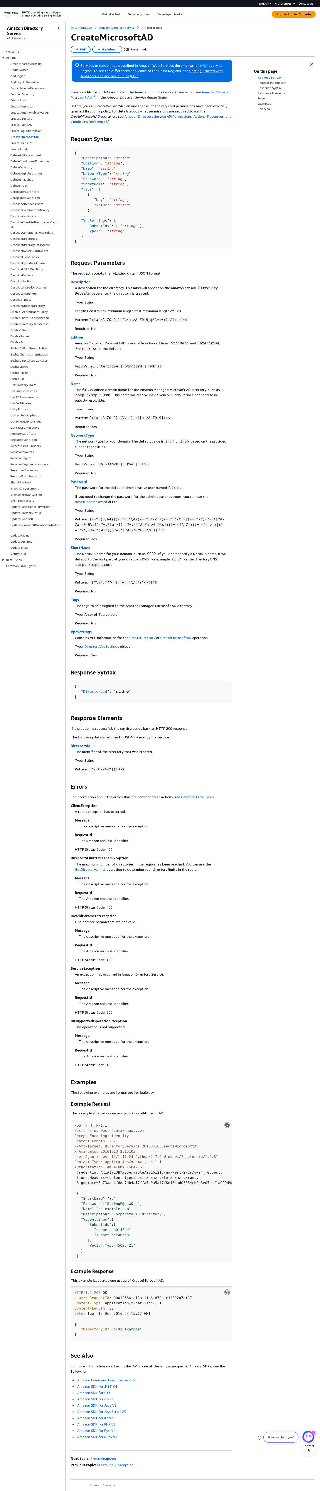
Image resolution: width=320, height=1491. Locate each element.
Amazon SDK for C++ (93, 1392)
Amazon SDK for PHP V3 (96, 1424)
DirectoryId (95, 691)
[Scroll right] (185, 14)
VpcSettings (95, 221)
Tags (87, 189)
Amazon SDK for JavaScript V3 (101, 1411)
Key (99, 200)
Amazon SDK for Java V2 (96, 1405)
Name (87, 168)
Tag (101, 614)
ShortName (93, 184)
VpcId (95, 231)
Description (95, 158)
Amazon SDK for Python (96, 1430)
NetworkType (95, 174)
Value (101, 205)
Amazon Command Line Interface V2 (106, 1380)
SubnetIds (99, 226)
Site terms (109, 1485)
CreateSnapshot (103, 1458)
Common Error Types (197, 797)
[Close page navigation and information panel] (312, 64)
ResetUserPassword (91, 502)
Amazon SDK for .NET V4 (97, 1386)
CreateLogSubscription (115, 1465)
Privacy (94, 1485)
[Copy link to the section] (67, 139)
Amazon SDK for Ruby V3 (97, 1437)
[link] (151, 27)
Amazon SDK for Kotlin (95, 1418)
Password (92, 179)
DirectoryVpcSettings (101, 646)
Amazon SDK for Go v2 (95, 1399)
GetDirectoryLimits (90, 869)
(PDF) (134, 76)
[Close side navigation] (59, 28)
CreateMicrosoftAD (175, 638)
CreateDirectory (142, 638)
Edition (90, 163)
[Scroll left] (98, 14)
